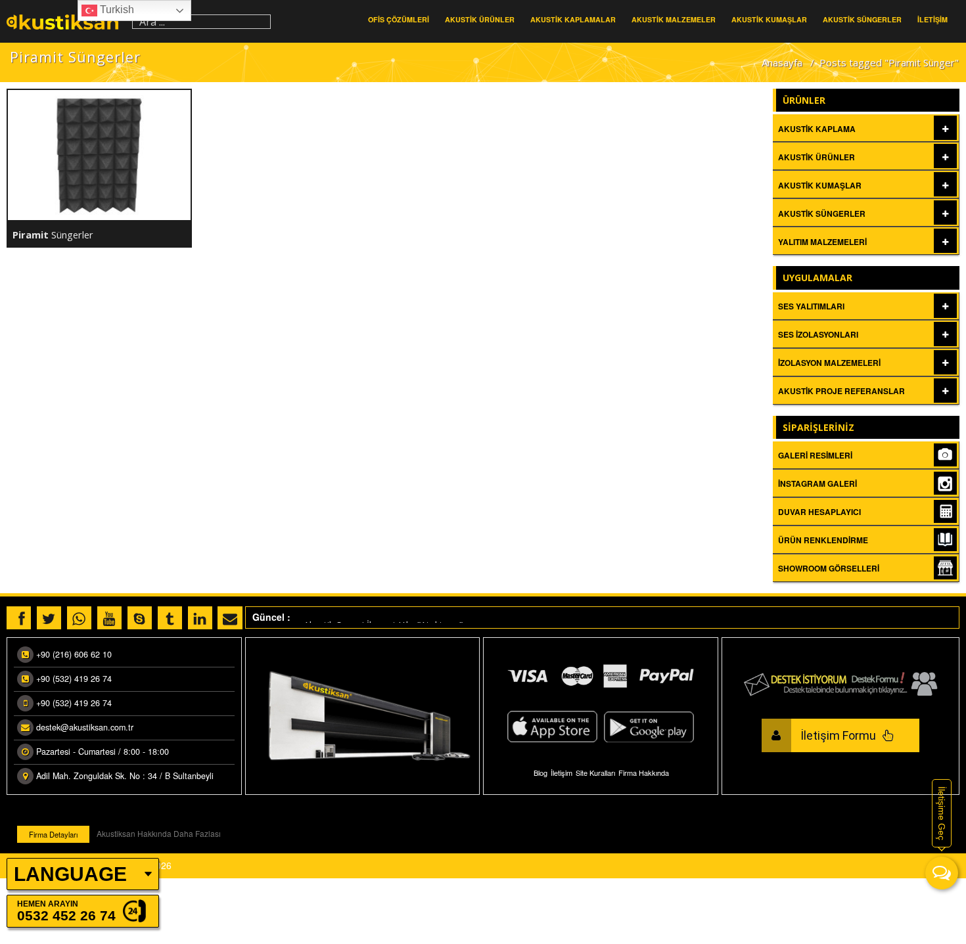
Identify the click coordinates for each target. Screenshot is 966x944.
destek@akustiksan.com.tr (84, 727)
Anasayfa (782, 62)
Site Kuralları (595, 772)
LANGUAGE (70, 874)
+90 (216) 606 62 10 (74, 654)
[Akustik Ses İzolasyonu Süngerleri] (66, 21)
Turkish (115, 9)
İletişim (561, 772)
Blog (540, 772)
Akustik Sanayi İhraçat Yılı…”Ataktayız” (383, 621)
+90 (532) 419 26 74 (74, 679)
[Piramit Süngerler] (99, 155)
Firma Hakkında (643, 772)
